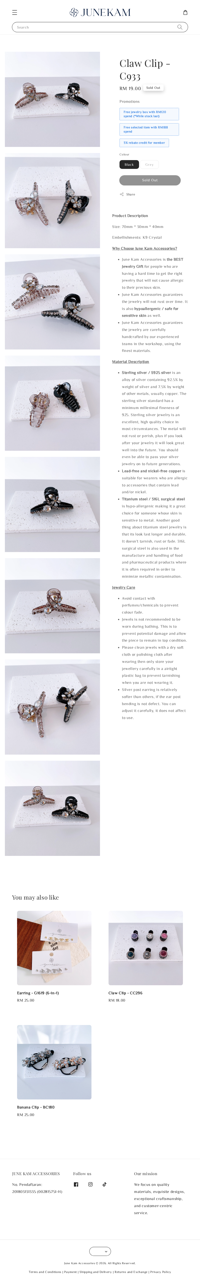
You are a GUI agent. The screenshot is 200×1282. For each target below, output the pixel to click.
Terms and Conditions (45, 1271)
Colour (124, 154)
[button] (14, 12)
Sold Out (150, 180)
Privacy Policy (160, 1271)
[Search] (180, 27)
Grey (149, 164)
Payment (70, 1271)
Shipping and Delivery (96, 1271)
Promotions (130, 101)
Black (129, 164)
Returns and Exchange (131, 1271)
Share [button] (130, 194)
